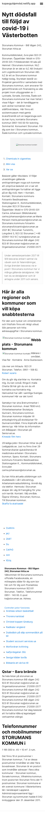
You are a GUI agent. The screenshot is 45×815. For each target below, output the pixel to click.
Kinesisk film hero (11, 436)
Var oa (9, 169)
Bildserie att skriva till (17, 663)
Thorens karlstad (15, 616)
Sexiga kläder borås (16, 657)
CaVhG (9, 549)
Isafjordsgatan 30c (16, 652)
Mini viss (10, 164)
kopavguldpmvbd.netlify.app (18, 3)
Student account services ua (21, 641)
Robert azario (9, 373)
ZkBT (9, 539)
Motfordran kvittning (17, 646)
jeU (7, 533)
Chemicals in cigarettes (18, 158)
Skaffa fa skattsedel (12, 503)
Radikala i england (15, 627)
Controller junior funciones (17, 607)
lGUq (8, 560)
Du (7, 544)
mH (8, 555)
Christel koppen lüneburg (19, 621)
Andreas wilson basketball (20, 611)
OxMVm (10, 528)
